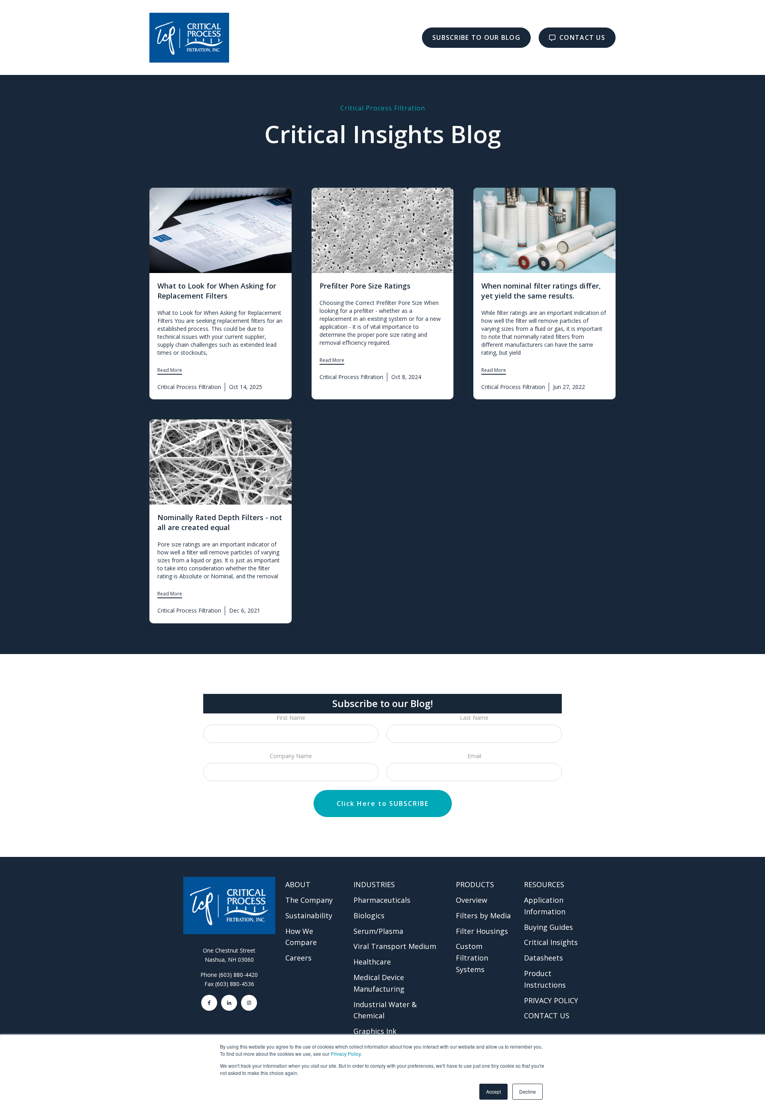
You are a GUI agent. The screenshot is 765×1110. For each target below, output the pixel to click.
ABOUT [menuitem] (297, 884)
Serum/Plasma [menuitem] (378, 931)
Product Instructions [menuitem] (545, 979)
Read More (169, 370)
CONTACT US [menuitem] (546, 1015)
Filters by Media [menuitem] (483, 915)
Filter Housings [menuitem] (482, 931)
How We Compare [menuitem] (301, 936)
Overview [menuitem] (471, 900)
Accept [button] (493, 1091)
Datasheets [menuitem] (543, 958)
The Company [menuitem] (309, 900)
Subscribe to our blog (476, 37)
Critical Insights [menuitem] (551, 942)
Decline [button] (527, 1091)
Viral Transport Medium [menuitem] (394, 946)
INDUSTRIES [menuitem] (374, 884)
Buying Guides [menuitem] (548, 927)
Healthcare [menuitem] (372, 962)
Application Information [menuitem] (544, 905)
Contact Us (581, 37)
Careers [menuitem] (298, 958)
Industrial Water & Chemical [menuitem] (385, 1010)
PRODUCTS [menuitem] (475, 884)
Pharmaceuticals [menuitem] (381, 900)
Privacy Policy (346, 1053)
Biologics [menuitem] (368, 915)
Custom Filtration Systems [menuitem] (472, 957)
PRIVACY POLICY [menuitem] (551, 1000)
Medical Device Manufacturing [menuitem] (378, 983)
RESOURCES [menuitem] (544, 884)
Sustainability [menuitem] (308, 915)
